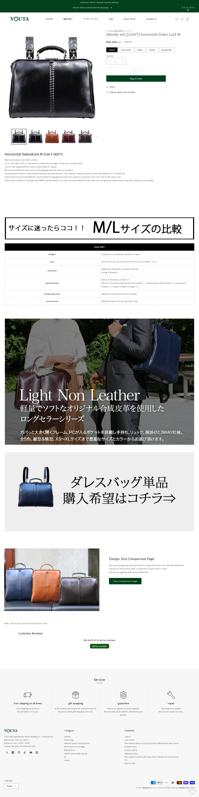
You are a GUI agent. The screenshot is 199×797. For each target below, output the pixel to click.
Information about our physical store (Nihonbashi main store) (151, 743)
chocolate (126, 49)
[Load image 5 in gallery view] (85, 136)
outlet (67, 760)
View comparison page (125, 581)
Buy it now (136, 78)
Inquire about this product (123, 92)
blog (111, 19)
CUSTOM (49, 19)
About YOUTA (129, 19)
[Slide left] (8, 137)
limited (67, 736)
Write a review (99, 646)
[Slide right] (97, 137)
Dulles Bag (69, 740)
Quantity (110, 56)
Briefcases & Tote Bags (74, 746)
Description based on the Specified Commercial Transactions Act (152, 758)
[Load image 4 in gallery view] (68, 136)
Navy (140, 49)
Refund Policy (131, 746)
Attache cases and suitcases (77, 743)
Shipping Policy (131, 753)
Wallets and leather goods (76, 753)
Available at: (151, 19)
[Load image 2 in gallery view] (35, 136)
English (10, 786)
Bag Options (69, 750)
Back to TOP (130, 763)
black (112, 49)
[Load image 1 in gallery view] (19, 136)
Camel (152, 49)
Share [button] (112, 86)
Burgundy (167, 49)
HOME (6, 623)
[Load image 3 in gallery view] (52, 136)
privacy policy (131, 750)
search (128, 736)
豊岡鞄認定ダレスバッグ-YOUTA (153, 788)
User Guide (129, 740)
